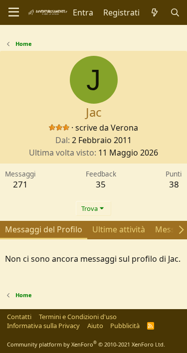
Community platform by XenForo (86, 344)
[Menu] (13, 12)
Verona (124, 127)
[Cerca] (175, 12)
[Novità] (155, 12)
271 (20, 184)
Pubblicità (125, 325)
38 (174, 184)
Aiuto (95, 325)
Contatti (19, 316)
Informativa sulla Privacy (43, 325)
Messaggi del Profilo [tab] (43, 229)
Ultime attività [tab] (118, 229)
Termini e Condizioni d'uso (78, 316)
